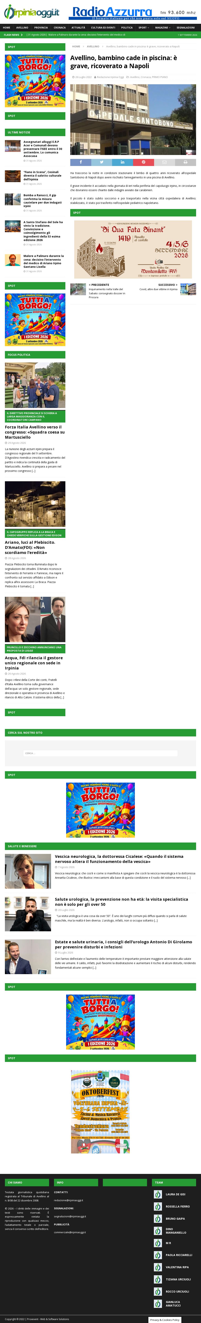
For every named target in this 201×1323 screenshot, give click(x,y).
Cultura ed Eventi (103, 27)
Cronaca (60, 27)
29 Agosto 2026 (17, 443)
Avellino (22, 27)
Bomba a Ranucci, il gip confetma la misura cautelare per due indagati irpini (43, 200)
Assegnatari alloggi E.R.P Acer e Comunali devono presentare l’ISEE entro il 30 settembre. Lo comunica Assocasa (43, 149)
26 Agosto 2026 (17, 673)
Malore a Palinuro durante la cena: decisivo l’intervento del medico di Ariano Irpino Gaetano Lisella (44, 261)
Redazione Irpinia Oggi (110, 77)
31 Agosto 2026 (34, 160)
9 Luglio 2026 (65, 952)
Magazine (161, 27)
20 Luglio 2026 (66, 910)
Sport (143, 27)
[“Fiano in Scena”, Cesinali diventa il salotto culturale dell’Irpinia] (13, 176)
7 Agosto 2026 (66, 867)
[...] (33, 471)
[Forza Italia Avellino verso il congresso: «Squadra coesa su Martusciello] (35, 385)
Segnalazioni (186, 27)
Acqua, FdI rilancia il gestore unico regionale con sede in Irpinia (34, 658)
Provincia (41, 27)
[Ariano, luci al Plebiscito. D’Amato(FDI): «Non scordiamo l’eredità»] (35, 504)
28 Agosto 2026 (17, 558)
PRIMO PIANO (160, 77)
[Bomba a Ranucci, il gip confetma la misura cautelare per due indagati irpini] (13, 199)
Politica (126, 27)
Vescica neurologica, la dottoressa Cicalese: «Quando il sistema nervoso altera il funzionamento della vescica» (119, 859)
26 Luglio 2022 (83, 77)
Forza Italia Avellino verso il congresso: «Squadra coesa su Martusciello (35, 425)
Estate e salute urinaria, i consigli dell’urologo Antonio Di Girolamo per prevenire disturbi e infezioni (123, 944)
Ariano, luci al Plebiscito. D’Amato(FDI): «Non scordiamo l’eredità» (33, 542)
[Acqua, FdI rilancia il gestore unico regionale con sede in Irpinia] (35, 619)
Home (6, 27)
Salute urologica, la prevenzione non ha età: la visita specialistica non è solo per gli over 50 (121, 902)
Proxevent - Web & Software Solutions (48, 1319)
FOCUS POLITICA (19, 355)
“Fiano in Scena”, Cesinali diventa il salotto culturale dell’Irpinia (42, 175)
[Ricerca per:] (101, 753)
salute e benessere (22, 846)
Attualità (78, 27)
